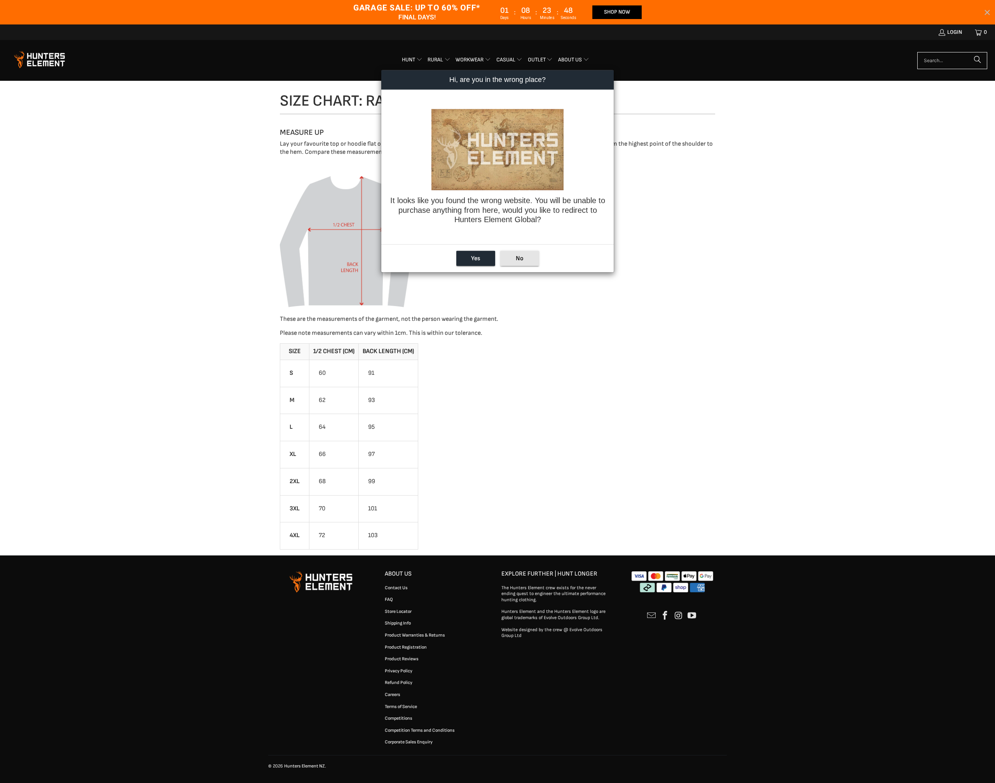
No (520, 258)
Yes (475, 258)
